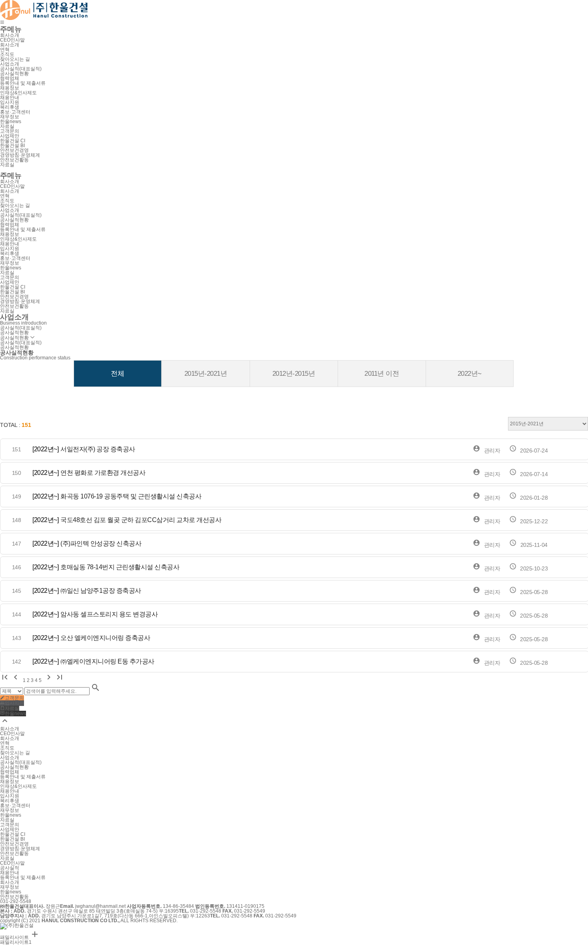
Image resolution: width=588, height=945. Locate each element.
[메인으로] (44, 9)
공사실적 (9, 868)
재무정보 (9, 887)
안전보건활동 (14, 896)
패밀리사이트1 (16, 942)
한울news (10, 892)
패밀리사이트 (20, 937)
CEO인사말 (12, 863)
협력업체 (9, 78)
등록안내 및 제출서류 (23, 877)
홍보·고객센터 (15, 112)
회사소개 (9, 35)
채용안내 (9, 872)
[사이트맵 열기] (2, 23)
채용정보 (9, 88)
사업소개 (9, 64)
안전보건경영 (14, 150)
